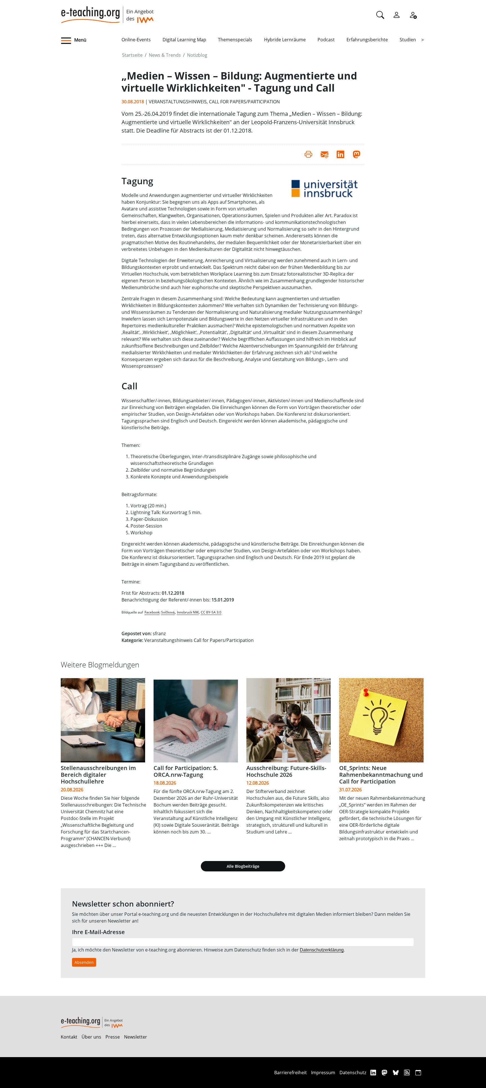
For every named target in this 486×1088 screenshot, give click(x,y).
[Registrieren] (413, 15)
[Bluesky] (396, 1072)
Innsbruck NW (188, 612)
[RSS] (407, 1072)
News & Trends (165, 55)
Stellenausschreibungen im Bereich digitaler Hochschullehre (98, 774)
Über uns (91, 1037)
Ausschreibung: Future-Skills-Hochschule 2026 (286, 771)
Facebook (152, 612)
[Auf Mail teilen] (324, 154)
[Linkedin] (373, 1072)
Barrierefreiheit (290, 1072)
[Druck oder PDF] (308, 154)
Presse (112, 1037)
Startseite (132, 55)
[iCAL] (418, 1072)
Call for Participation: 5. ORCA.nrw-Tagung (186, 771)
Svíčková (168, 612)
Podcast (326, 40)
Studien (408, 40)
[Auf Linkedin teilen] (340, 154)
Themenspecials (235, 40)
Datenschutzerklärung (322, 950)
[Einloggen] (396, 15)
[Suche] (380, 15)
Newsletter (135, 1037)
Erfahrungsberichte (367, 40)
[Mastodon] (385, 1072)
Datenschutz (352, 1072)
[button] (91, 41)
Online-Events (136, 40)
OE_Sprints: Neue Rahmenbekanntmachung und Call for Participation (381, 774)
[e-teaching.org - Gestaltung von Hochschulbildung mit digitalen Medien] (107, 11)
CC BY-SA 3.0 (211, 612)
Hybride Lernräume (285, 40)
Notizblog (197, 55)
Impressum (323, 1072)
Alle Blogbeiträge (243, 866)
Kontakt (69, 1037)
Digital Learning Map (184, 40)
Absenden (84, 962)
